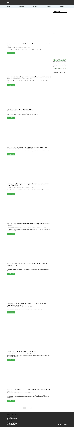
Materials (20, 47)
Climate (24, 227)
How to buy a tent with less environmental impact (32, 147)
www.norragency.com (12, 424)
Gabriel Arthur (26, 78)
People (49, 6)
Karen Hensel (27, 110)
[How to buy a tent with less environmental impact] (29, 134)
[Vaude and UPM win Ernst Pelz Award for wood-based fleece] (29, 26)
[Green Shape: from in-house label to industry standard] (29, 67)
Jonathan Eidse (40, 227)
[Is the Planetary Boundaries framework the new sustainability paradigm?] (29, 290)
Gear (8, 6)
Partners (62, 6)
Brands (16, 47)
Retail (30, 227)
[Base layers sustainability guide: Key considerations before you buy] (29, 250)
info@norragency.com (12, 423)
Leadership (24, 392)
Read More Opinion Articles (59, 68)
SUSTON (25, 47)
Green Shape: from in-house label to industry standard (33, 77)
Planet (35, 6)
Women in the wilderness (24, 109)
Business (21, 6)
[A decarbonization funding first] (29, 334)
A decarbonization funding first (26, 351)
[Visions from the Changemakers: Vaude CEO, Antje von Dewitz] (29, 376)
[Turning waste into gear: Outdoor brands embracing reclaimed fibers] (29, 171)
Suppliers (33, 227)
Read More (11, 85)
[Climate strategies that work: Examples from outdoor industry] (29, 210)
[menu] (8, 2)
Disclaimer (64, 424)
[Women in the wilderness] (29, 99)
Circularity (17, 148)
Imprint (59, 424)
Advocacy (17, 110)
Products (20, 78)
